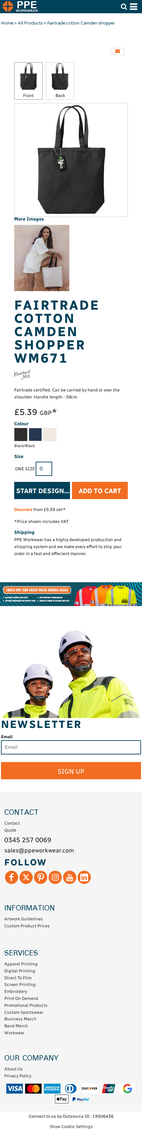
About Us (13, 1068)
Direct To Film (17, 977)
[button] (124, 6)
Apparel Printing (21, 963)
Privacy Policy (17, 1075)
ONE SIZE (25, 468)
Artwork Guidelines (23, 918)
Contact (12, 823)
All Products (30, 23)
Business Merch (20, 1018)
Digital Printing (19, 970)
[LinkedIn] (84, 877)
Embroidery (15, 991)
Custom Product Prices (27, 925)
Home (7, 23)
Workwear (14, 1032)
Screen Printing (20, 984)
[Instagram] (55, 877)
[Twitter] (26, 877)
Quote (10, 830)
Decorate (23, 509)
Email (7, 736)
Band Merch (16, 1025)
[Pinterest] (40, 877)
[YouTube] (69, 877)
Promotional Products (26, 1005)
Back (60, 95)
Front (28, 95)
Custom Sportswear (23, 1012)
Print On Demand (21, 998)
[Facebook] (11, 877)
